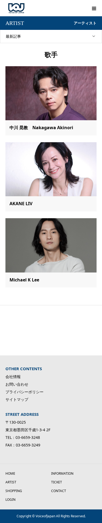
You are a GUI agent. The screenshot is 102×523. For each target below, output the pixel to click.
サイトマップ (16, 399)
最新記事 (13, 36)
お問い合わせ (16, 384)
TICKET (56, 482)
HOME (10, 473)
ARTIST (10, 482)
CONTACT (58, 491)
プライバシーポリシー (24, 391)
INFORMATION (62, 473)
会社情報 (13, 376)
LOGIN (10, 499)
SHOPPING (13, 491)
